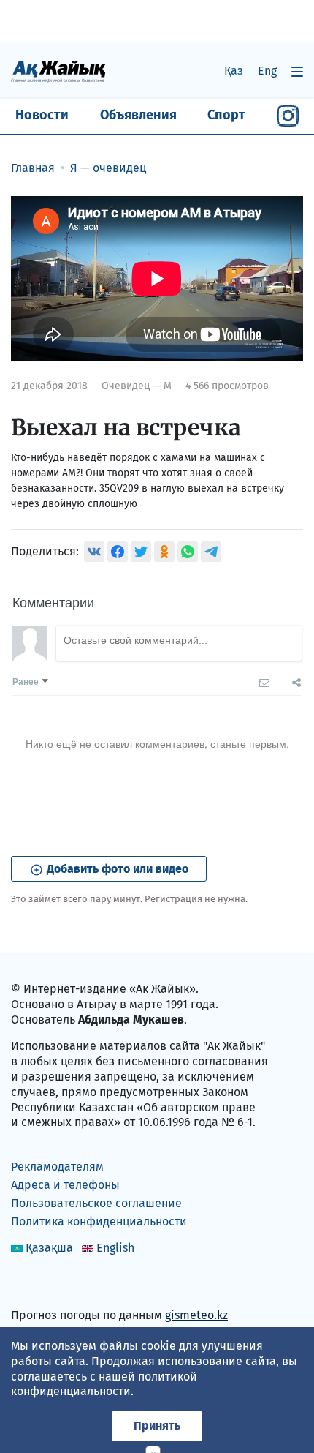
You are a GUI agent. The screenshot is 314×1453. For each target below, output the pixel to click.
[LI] (43, 1284)
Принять (157, 1426)
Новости (42, 115)
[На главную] (58, 71)
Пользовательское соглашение (96, 1203)
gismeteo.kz (196, 1315)
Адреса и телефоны (65, 1185)
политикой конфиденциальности (104, 1384)
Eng (267, 71)
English (115, 1248)
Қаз (233, 71)
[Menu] (297, 71)
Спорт (226, 115)
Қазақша (49, 1248)
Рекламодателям (57, 1167)
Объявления (138, 115)
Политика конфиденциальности (99, 1221)
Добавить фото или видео (116, 869)
